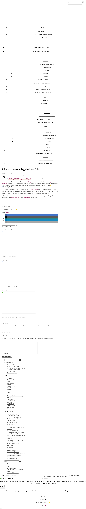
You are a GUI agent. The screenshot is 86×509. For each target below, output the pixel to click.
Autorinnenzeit (8, 225)
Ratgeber (45, 61)
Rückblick (9, 399)
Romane (46, 76)
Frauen (9, 389)
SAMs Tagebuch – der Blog (42, 47)
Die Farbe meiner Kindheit (9, 256)
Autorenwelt (10, 380)
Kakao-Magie (44, 37)
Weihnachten (11, 405)
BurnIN (47, 70)
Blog (29, 182)
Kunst (8, 392)
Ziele (8, 409)
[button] (6, 215)
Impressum (45, 478)
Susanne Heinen (11, 440)
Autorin (3, 225)
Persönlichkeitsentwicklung (15, 396)
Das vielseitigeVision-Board (43, 89)
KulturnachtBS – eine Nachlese (10, 287)
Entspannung (11, 386)
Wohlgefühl (41, 31)
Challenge (14, 225)
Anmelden (2, 488)
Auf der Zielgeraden (12, 365)
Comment (5, 353)
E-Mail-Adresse (6, 332)
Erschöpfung (10, 388)
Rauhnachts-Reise (47, 67)
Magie (9, 394)
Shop (43, 55)
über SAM (43, 27)
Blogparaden (10, 383)
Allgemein (10, 378)
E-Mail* (2, 486)
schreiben (10, 402)
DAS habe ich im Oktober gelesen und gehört (14, 317)
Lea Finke (9, 427)
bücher (9, 384)
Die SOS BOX (43, 86)
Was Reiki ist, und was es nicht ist (44, 43)
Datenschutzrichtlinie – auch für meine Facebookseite (54, 476)
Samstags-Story (11, 401)
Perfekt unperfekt (12, 371)
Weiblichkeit (10, 404)
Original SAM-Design (43, 79)
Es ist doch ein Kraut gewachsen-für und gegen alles (16, 367)
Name (4, 329)
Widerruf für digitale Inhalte (15, 469)
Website (4, 335)
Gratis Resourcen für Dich (42, 83)
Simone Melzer (8, 226)
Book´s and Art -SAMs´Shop (41, 51)
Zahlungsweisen (11, 468)
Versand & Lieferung (13, 473)
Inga (8, 437)
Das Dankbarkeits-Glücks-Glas (43, 92)
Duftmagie (44, 40)
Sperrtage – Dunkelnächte (47, 64)
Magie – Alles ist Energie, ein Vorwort (43, 34)
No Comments (12, 173)
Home (41, 24)
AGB (8, 466)
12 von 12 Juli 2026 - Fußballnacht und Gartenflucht (15, 431)
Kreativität (10, 391)
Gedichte (45, 73)
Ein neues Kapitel (12, 373)
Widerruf (9, 471)
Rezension (10, 397)
